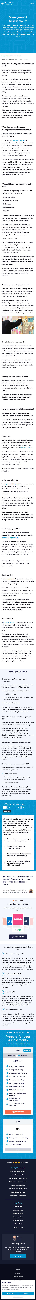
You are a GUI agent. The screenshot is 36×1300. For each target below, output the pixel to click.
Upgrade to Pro (18, 1112)
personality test (8, 622)
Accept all (10, 1293)
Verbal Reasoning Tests (18, 1175)
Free (18, 1150)
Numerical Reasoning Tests (18, 1171)
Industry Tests (9, 56)
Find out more (18, 1256)
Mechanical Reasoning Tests (18, 1189)
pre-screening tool (19, 140)
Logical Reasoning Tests (18, 1185)
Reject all (26, 1293)
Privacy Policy (18, 1280)
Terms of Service (18, 1276)
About (18, 1270)
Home (3, 56)
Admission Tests (18, 1213)
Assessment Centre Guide (18, 1195)
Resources (18, 1273)
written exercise (26, 448)
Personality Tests (18, 1217)
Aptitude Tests (18, 1206)
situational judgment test (10, 538)
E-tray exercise (10, 579)
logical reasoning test (12, 484)
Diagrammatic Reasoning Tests (18, 1178)
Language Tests (18, 1210)
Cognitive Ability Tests (18, 1192)
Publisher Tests (18, 1227)
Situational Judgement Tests (18, 1182)
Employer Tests (18, 1220)
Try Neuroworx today (18, 937)
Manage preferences (18, 1297)
